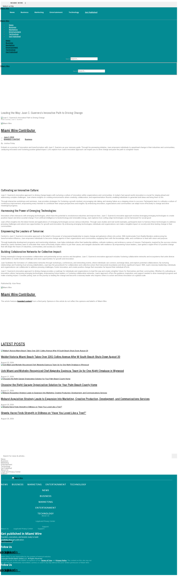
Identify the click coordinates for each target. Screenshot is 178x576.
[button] (9, 6)
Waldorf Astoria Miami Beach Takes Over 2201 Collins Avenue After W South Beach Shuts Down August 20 (60, 357)
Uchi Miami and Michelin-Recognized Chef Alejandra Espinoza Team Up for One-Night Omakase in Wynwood (62, 371)
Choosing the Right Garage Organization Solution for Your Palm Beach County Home (49, 385)
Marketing (39, 12)
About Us (4, 470)
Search (68, 59)
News (12, 12)
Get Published (91, 12)
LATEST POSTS (13, 343)
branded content (24, 301)
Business (24, 12)
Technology (74, 12)
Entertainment (56, 12)
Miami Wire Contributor (18, 130)
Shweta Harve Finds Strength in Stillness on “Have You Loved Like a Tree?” (43, 413)
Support (4, 474)
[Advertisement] (73, 92)
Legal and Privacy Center (11, 472)
